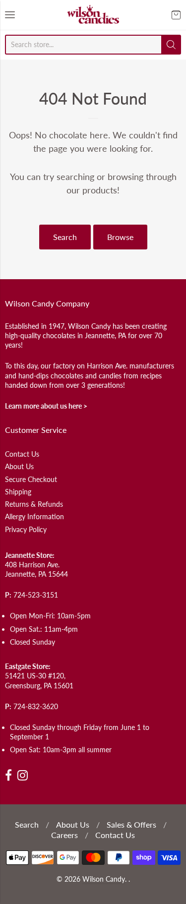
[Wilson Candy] (93, 15)
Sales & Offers (131, 824)
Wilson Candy (103, 879)
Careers (64, 835)
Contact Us (22, 454)
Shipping (18, 491)
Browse (120, 236)
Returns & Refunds (34, 504)
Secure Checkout (31, 479)
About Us (19, 466)
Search (65, 236)
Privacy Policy (26, 529)
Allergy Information (34, 516)
